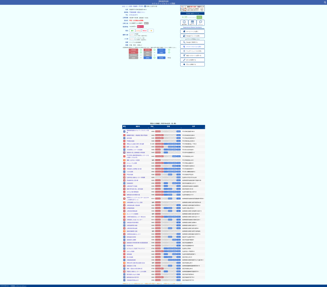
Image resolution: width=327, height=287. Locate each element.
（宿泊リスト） (141, 12)
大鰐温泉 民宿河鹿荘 (133, 222)
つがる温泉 (130, 171)
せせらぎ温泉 (130, 251)
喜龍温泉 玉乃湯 (131, 266)
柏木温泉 (129, 138)
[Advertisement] (163, 79)
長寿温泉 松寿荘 (131, 237)
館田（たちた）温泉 (132, 147)
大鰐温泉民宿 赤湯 (132, 225)
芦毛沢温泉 (130, 174)
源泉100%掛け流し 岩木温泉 (135, 189)
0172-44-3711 (133, 15)
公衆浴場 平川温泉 (132, 186)
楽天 (132, 30)
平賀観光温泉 (130, 141)
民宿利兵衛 (130, 245)
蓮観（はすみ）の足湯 (133, 160)
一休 (151, 30)
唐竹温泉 (129, 166)
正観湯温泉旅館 (131, 260)
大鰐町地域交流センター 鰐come (136, 217)
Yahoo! (145, 30)
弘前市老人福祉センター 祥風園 (136, 177)
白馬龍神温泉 (130, 208)
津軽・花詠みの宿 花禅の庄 (134, 268)
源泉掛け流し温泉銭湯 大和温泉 (136, 152)
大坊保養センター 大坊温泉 (134, 149)
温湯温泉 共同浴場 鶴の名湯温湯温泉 (137, 242)
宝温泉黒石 (130, 183)
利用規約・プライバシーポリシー (18, 285)
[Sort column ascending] (125, 128)
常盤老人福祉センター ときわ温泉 (136, 271)
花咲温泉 (129, 254)
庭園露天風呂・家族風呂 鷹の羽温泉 (137, 135)
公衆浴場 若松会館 (132, 228)
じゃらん (138, 30)
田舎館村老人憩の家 (132, 180)
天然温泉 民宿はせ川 (133, 280)
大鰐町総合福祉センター (134, 234)
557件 (199, 17)
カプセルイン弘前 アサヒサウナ (136, 248)
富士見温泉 (130, 257)
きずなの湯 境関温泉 (133, 192)
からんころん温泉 (132, 163)
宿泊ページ (140, 26)
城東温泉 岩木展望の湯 (133, 195)
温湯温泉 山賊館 (131, 240)
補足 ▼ (146, 23)
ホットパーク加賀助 (132, 214)
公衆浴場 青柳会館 (132, 211)
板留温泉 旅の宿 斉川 (133, 277)
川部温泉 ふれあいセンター (134, 219)
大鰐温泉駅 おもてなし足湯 (134, 202)
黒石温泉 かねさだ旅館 (133, 274)
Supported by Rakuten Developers (192, 27)
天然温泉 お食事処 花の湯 (134, 169)
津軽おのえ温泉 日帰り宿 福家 (135, 144)
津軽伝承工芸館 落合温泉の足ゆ (136, 263)
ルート (132, 35)
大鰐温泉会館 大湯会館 (133, 205)
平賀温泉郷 (132, 12)
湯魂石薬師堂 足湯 (132, 231)
